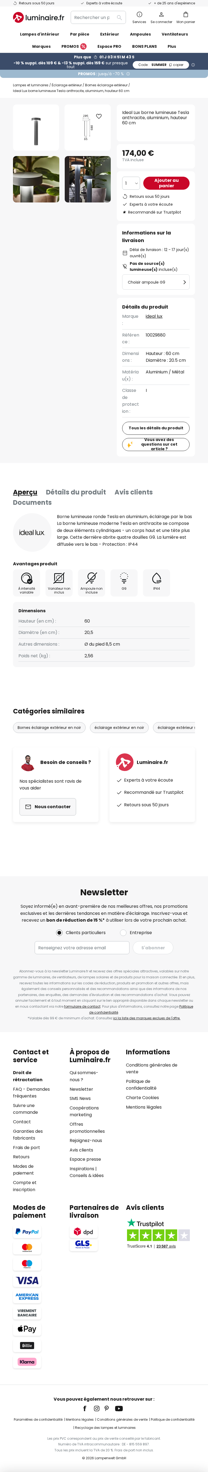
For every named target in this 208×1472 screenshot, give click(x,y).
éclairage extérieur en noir (119, 727)
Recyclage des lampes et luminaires (105, 1427)
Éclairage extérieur (67, 85)
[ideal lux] (32, 532)
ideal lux (154, 316)
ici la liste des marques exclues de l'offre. (146, 1018)
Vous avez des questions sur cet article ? (159, 444)
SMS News (80, 1098)
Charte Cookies (142, 1098)
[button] (36, 179)
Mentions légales (144, 1107)
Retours (21, 1157)
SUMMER (160, 64)
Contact (22, 1122)
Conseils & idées (87, 1175)
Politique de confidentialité (172, 1419)
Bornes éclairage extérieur (106, 85)
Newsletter (81, 1089)
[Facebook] (88, 1408)
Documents (32, 502)
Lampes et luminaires (30, 85)
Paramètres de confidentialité (38, 1419)
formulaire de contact (82, 1006)
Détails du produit (76, 492)
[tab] (25, 492)
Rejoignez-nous (86, 1140)
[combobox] (98, 17)
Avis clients (134, 492)
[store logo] (38, 17)
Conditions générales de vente (122, 1419)
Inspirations (82, 1169)
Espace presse (85, 1159)
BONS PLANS (144, 46)
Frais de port (26, 1147)
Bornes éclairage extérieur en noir (49, 727)
